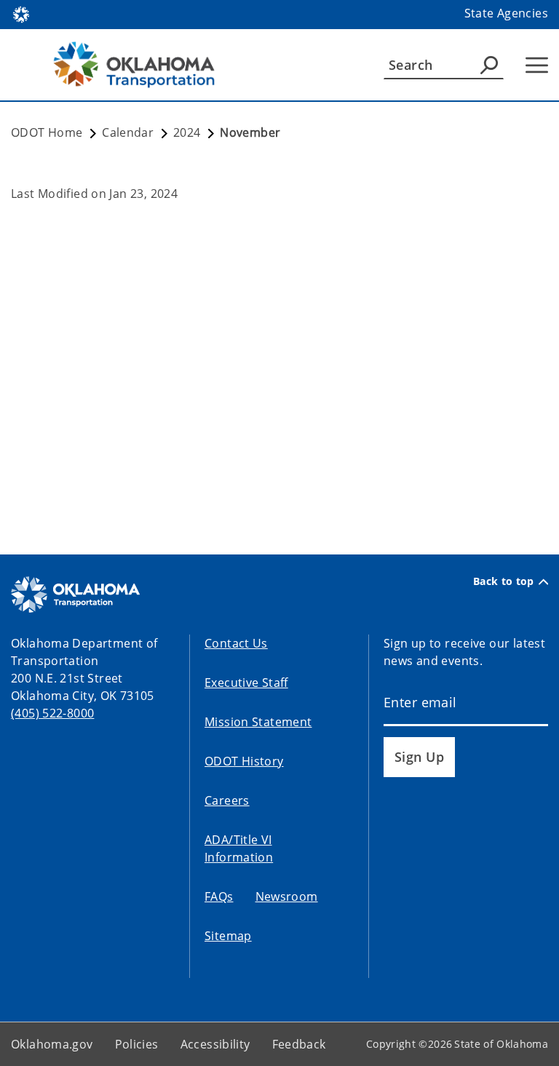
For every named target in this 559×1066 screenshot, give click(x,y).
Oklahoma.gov (52, 1044)
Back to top (503, 581)
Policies (137, 1044)
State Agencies (506, 13)
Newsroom (286, 896)
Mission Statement (258, 722)
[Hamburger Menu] (537, 65)
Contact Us (236, 643)
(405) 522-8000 (52, 713)
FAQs (219, 896)
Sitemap (228, 936)
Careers (227, 800)
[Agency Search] (489, 64)
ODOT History (244, 761)
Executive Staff (246, 683)
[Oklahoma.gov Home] (21, 13)
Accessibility (215, 1044)
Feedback (299, 1044)
